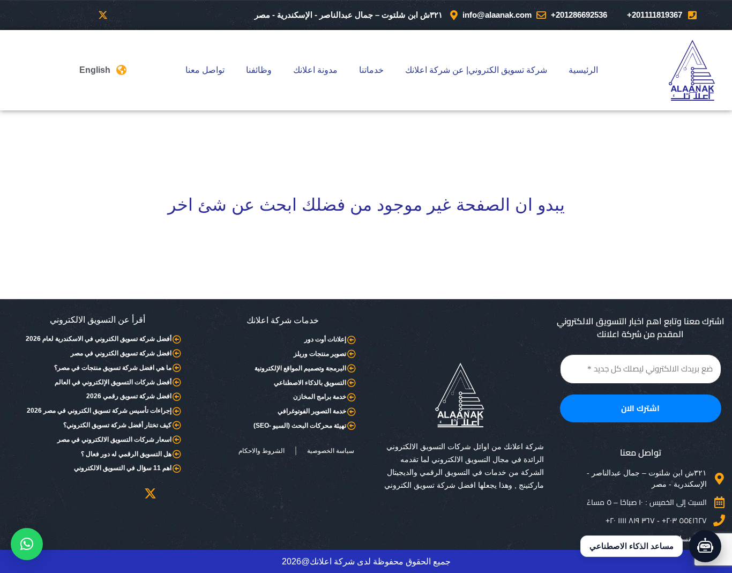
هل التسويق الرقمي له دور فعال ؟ (126, 454)
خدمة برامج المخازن (319, 396)
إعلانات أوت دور (325, 339)
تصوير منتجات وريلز (320, 354)
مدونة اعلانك (315, 70)
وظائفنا (259, 70)
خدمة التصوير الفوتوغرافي (312, 411)
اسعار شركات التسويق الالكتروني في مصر (114, 439)
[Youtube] (81, 15)
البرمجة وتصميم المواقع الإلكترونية (300, 368)
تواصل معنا (205, 70)
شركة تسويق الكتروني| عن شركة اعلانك (476, 70)
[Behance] (15, 15)
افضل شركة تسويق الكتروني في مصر (121, 353)
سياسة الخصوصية (330, 451)
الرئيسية (583, 70)
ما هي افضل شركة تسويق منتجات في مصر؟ (112, 367)
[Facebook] (125, 15)
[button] (27, 544)
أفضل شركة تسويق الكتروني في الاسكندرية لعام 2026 (98, 339)
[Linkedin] (37, 15)
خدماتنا (371, 70)
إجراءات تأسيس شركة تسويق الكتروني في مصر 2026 (99, 410)
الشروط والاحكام (261, 451)
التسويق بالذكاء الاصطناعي (310, 382)
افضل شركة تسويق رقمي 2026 (128, 396)
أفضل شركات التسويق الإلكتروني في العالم (113, 382)
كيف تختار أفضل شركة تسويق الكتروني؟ (117, 425)
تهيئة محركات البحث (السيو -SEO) (299, 425)
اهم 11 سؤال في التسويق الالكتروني (122, 468)
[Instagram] (59, 15)
